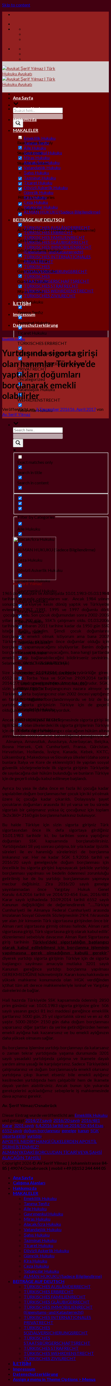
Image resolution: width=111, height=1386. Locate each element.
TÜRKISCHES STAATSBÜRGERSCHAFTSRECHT (56, 279)
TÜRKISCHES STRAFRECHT (51, 286)
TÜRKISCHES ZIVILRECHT (50, 295)
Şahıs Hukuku (36, 172)
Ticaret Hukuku (38, 182)
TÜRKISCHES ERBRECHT (48, 232)
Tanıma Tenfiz (36, 143)
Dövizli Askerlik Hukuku (46, 187)
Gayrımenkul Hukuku (43, 152)
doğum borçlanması (42, 1130)
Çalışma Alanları (29, 108)
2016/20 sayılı (66, 1120)
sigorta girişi (14, 1135)
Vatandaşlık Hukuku (42, 167)
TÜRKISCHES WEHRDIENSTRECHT (59, 290)
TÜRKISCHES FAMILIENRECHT (54, 237)
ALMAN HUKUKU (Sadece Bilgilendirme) (62, 211)
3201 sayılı (24, 1125)
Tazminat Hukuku (40, 177)
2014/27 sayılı (38, 1120)
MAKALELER (25, 130)
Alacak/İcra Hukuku (42, 162)
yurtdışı (34, 1135)
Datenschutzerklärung (35, 325)
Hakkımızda (25, 119)
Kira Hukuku (35, 197)
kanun (83, 1130)
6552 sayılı (12, 1130)
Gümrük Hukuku (38, 192)
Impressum (24, 314)
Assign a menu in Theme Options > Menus (54, 1379)
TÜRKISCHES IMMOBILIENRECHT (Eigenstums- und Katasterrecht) (58, 249)
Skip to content (16, 4)
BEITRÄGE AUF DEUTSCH (38, 219)
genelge (69, 1130)
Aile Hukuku (35, 147)
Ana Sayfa (23, 97)
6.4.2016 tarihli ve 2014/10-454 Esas (69, 1125)
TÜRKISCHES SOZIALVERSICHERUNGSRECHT (55, 269)
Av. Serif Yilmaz (16, 414)
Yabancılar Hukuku (41, 207)
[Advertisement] (55, 476)
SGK (95, 1130)
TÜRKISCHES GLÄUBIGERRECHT (56, 242)
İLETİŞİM (22, 303)
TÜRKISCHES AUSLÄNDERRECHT (57, 227)
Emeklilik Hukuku (40, 138)
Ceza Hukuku (36, 202)
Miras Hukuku (37, 157)
